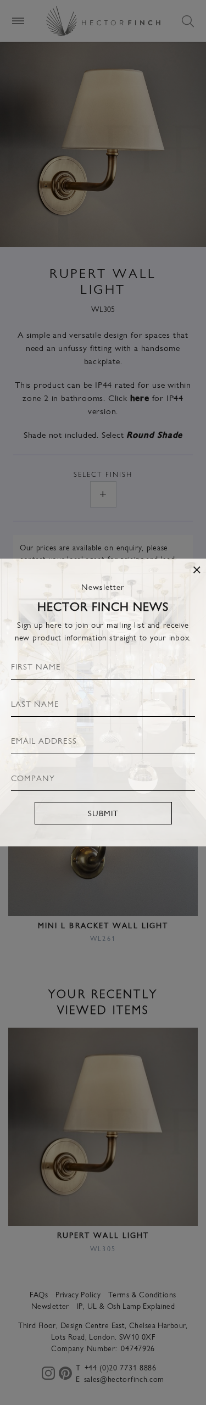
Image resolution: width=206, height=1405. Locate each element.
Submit (103, 812)
